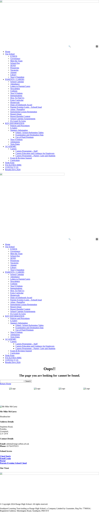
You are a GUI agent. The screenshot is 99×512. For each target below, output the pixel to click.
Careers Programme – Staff (26, 151)
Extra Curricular (16, 100)
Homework (15, 102)
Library (13, 75)
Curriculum (15, 160)
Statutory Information (19, 130)
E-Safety (13, 128)
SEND (13, 65)
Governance (15, 58)
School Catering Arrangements (22, 119)
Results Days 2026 (12, 169)
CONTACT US (11, 167)
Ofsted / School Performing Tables (29, 132)
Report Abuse (16, 114)
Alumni (13, 72)
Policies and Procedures (20, 126)
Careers (13, 149)
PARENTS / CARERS (14, 79)
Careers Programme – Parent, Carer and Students (35, 156)
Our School (10, 54)
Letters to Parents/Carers (20, 86)
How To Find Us (17, 98)
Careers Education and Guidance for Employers (34, 153)
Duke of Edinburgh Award (21, 105)
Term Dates (15, 144)
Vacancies (14, 70)
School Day (15, 63)
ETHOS (13, 56)
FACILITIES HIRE (13, 165)
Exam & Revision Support (21, 158)
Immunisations (16, 95)
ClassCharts (5, 456)
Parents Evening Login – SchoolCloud (26, 107)
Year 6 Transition (17, 77)
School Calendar (17, 82)
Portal (2, 461)
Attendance (15, 84)
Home (7, 52)
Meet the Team (16, 61)
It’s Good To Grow (18, 121)
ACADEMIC (10, 146)
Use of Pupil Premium (24, 137)
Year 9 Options (16, 93)
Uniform (13, 91)
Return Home (5, 384)
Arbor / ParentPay (17, 109)
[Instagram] (97, 46)
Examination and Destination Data (29, 135)
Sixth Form (9, 163)
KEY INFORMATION (14, 123)
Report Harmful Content (20, 116)
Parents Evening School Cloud (13, 463)
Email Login (5, 458)
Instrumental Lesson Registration (23, 112)
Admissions (15, 142)
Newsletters (15, 89)
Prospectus (14, 68)
